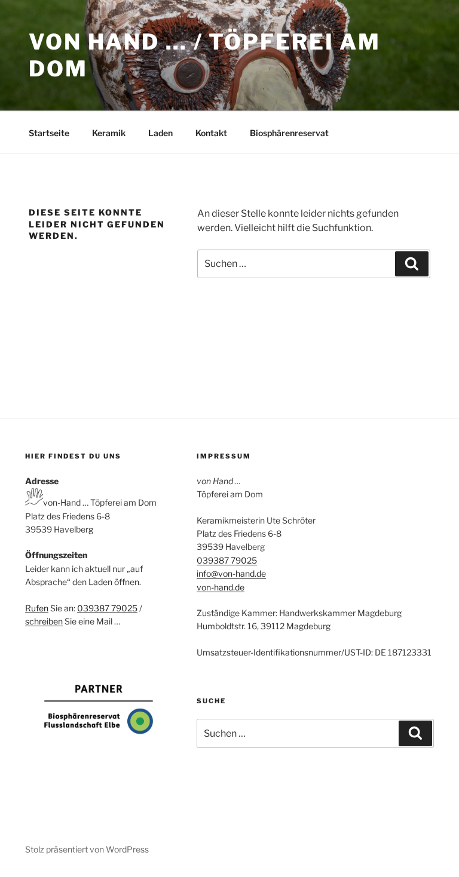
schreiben (44, 621)
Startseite (49, 133)
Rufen (36, 608)
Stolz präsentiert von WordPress (87, 849)
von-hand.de (220, 587)
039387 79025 (107, 608)
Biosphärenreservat (289, 133)
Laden (160, 133)
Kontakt (211, 133)
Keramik (109, 133)
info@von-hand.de (231, 573)
